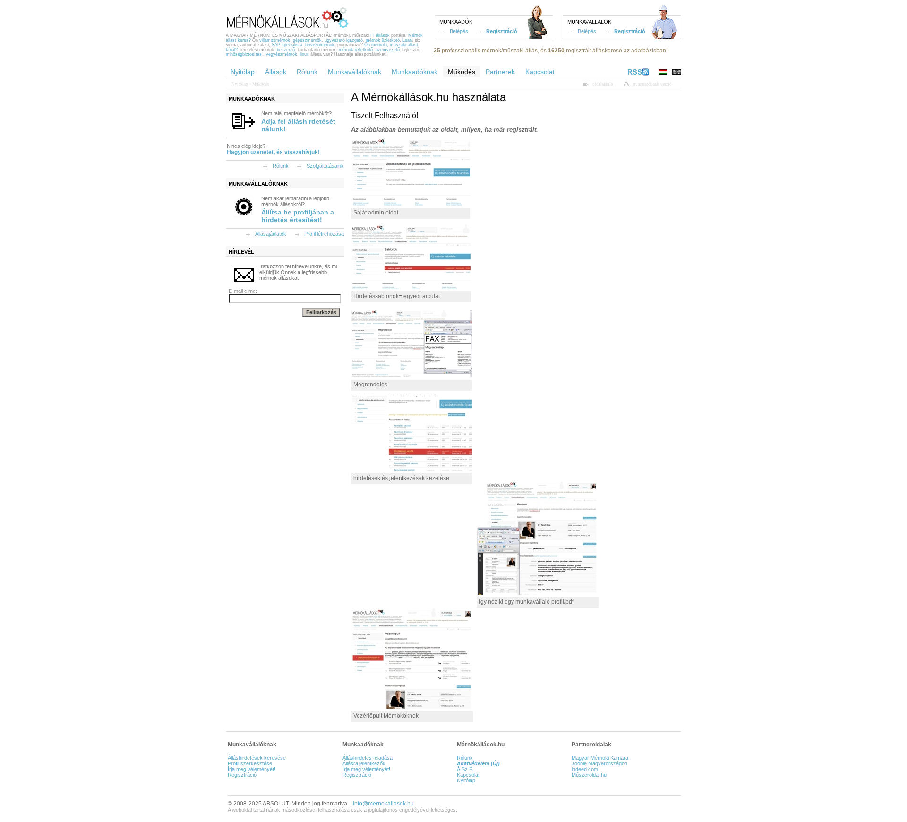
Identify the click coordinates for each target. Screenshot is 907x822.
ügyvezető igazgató (344, 40)
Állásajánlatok (270, 234)
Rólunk (281, 166)
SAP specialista (287, 45)
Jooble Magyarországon (599, 763)
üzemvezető (388, 49)
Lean (407, 40)
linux (304, 54)
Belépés (459, 31)
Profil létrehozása (324, 234)
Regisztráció (501, 31)
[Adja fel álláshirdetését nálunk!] (243, 131)
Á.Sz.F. (465, 769)
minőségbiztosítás (244, 54)
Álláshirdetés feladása (367, 758)
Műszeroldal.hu (589, 775)
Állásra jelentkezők (363, 763)
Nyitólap (239, 84)
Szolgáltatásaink (325, 166)
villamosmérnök (274, 40)
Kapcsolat (468, 775)
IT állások (380, 35)
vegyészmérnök (281, 54)
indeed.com (585, 769)
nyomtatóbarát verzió (652, 84)
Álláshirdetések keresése (257, 758)
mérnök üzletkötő (383, 40)
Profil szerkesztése (250, 763)
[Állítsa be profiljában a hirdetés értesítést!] (243, 216)
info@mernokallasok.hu (383, 803)
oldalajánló (602, 84)
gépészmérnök (307, 40)
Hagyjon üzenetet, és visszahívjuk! (273, 152)
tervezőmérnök (319, 45)
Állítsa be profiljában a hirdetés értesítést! (297, 215)
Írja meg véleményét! (251, 769)
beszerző (286, 49)
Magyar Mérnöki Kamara (600, 758)
